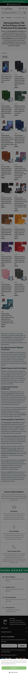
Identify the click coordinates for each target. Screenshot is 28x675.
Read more (13, 663)
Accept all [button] (14, 668)
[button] (14, 672)
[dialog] (14, 667)
